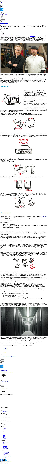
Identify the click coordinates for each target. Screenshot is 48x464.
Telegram (7, 371)
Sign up (4, 429)
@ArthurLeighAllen (4, 381)
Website (2, 371)
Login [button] (1, 7)
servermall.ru (5, 411)
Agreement (5, 447)
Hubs (4, 436)
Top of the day (3, 394)
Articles (4, 433)
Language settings (4, 461)
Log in (4, 428)
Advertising (5, 453)
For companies (6, 444)
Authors (4, 437)
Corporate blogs (6, 452)
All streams (4, 1)
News (4, 435)
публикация (32, 36)
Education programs (7, 455)
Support (9, 461)
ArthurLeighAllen (4, 23)
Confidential (5, 448)
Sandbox (4, 438)
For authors (5, 443)
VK (4, 371)
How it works (5, 442)
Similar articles (10, 394)
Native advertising (6, 454)
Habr (7, 462)
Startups (4, 457)
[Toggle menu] (1, 1)
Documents (5, 446)
